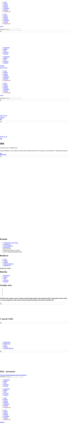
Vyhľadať (2, 29)
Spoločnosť (6, 47)
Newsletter (6, 8)
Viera (4, 50)
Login (1, 26)
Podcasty (5, 53)
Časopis (5, 5)
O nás (5, 2)
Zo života (6, 52)
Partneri (5, 3)
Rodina (5, 49)
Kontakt (5, 10)
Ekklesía (5, 6)
